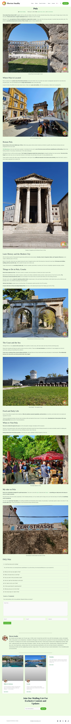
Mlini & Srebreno (8, 684)
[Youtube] (57, 721)
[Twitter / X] (62, 721)
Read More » (6, 691)
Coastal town (39, 11)
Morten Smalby (13, 3)
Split (38, 492)
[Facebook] (60, 721)
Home (32, 3)
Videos (36, 3)
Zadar (47, 492)
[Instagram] (65, 721)
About (49, 3)
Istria (44, 11)
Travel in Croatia (42, 3)
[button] (45, 3)
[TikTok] (68, 721)
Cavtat (28, 684)
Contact (53, 3)
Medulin (51, 657)
